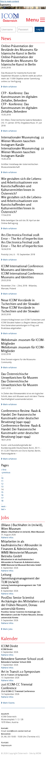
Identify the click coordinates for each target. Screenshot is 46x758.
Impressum (6, 745)
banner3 (5, 5)
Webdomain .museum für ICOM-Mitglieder (23, 341)
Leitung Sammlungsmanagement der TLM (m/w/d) (20, 578)
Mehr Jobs (8, 629)
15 (2, 492)
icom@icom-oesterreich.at (19, 731)
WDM (38, 753)
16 (2, 495)
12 (2, 483)
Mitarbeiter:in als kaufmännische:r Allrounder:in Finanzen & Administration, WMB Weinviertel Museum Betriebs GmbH (21, 548)
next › (3, 506)
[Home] (9, 17)
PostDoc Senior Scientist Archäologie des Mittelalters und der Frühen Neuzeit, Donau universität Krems (23, 603)
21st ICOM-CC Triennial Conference (16, 686)
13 (2, 486)
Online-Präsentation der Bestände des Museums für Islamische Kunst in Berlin (19, 49)
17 (2, 498)
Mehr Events (9, 702)
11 (2, 481)
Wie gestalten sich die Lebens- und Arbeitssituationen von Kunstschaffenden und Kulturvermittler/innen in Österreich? (21, 186)
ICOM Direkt (9, 646)
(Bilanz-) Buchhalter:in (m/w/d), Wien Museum (22, 526)
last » (3, 509)
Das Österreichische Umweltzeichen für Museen (19, 375)
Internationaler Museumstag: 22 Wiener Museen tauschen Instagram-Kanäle (22, 141)
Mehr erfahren (10, 86)
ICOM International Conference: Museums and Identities (22, 268)
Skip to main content (9, 1)
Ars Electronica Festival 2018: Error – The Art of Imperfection (22, 236)
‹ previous (5, 472)
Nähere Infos (7, 537)
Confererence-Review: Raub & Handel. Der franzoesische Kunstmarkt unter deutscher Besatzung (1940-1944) (21, 416)
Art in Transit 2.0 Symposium (20, 671)
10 (2, 478)
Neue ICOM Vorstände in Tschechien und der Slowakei (20, 302)
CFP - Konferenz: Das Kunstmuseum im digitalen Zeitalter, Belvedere (19, 96)
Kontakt (4, 742)
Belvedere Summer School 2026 (22, 659)
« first (3, 469)
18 (2, 500)
